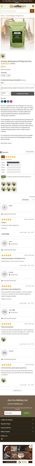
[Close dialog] (34, 443)
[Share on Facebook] (2, 101)
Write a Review (30, 151)
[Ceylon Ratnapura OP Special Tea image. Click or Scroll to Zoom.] (17, 35)
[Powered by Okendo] (4, 152)
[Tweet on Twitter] (5, 101)
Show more (17, 390)
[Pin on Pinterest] (11, 101)
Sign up (26, 413)
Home (2, 15)
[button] (8, 63)
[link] (17, 452)
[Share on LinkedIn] (8, 101)
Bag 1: (2, 82)
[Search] (32, 11)
